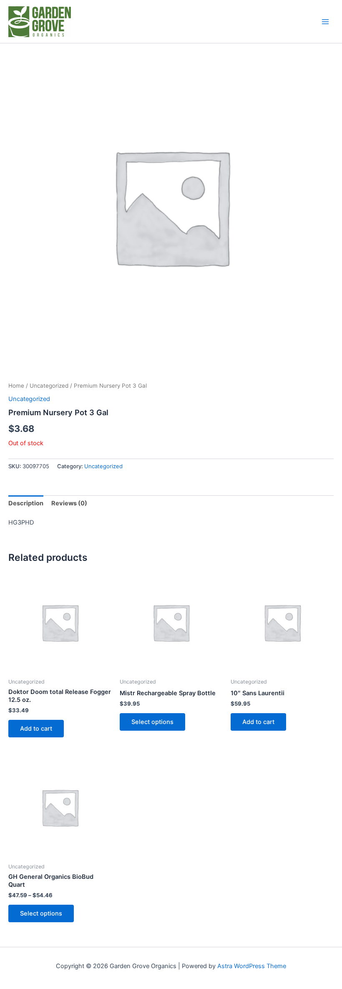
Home (16, 385)
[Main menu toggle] (325, 21)
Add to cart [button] (36, 728)
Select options (152, 722)
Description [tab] (25, 503)
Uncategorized (49, 385)
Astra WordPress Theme (251, 966)
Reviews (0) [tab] (69, 503)
